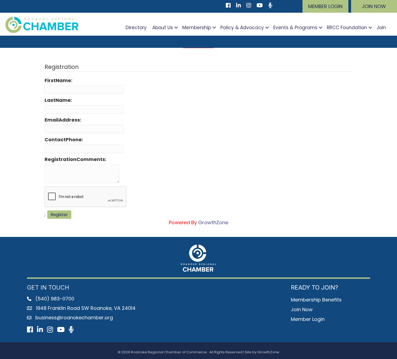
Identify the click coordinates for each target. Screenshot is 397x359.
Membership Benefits (316, 299)
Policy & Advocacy (242, 27)
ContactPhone (63, 139)
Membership (196, 27)
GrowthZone (213, 222)
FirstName (58, 80)
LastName (58, 100)
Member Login (308, 319)
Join (381, 27)
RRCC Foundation (347, 27)
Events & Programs (295, 27)
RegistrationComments (75, 159)
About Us (162, 27)
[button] (325, 6)
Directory (136, 27)
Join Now (302, 309)
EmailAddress (62, 119)
